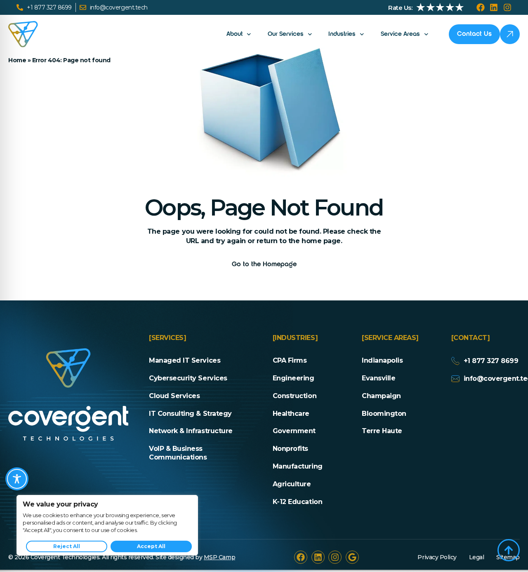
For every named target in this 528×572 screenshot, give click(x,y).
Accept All (151, 546)
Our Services (286, 34)
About (234, 34)
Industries (342, 34)
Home (17, 60)
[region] (107, 525)
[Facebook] (480, 7)
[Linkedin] (494, 7)
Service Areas (400, 34)
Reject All (66, 546)
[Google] (352, 557)
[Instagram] (507, 7)
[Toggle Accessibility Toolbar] (17, 479)
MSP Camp (219, 557)
